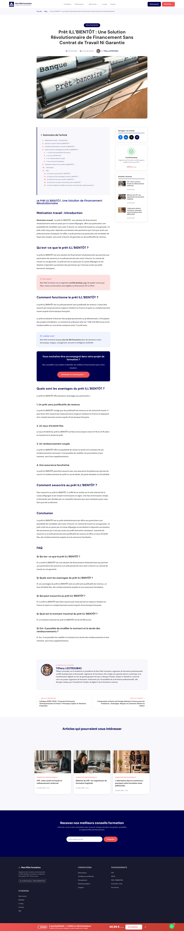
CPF (112, 873)
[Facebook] (120, 137)
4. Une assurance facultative (55, 161)
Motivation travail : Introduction (56, 140)
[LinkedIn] (126, 137)
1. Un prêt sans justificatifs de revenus (58, 152)
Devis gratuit (154, 4)
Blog (45, 11)
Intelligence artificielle (86, 876)
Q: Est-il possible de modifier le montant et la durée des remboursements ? (70, 185)
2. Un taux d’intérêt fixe (53, 155)
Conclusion (50, 167)
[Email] (137, 137)
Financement (79, 4)
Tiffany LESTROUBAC (111, 51)
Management (82, 880)
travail (50, 220)
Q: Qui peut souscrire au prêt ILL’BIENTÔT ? (60, 179)
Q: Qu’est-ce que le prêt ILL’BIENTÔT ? (59, 173)
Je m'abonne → (134, 927)
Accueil (39, 11)
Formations (67, 4)
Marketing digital (84, 884)
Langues (81, 887)
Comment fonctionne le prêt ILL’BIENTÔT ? (60, 146)
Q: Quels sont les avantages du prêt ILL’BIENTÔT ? (62, 176)
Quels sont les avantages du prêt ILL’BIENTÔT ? (61, 150)
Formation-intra (116, 884)
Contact (113, 4)
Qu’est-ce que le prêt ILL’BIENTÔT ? (57, 143)
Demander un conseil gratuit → (73, 374)
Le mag (104, 4)
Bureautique (82, 873)
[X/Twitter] (131, 137)
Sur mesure (115, 887)
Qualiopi (21, 900)
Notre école (93, 4)
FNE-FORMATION (117, 880)
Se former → (168, 4)
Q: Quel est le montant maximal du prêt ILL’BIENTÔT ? (64, 182)
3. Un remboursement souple (55, 158)
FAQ (47, 171)
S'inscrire (110, 839)
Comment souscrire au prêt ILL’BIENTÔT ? (60, 164)
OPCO (113, 876)
